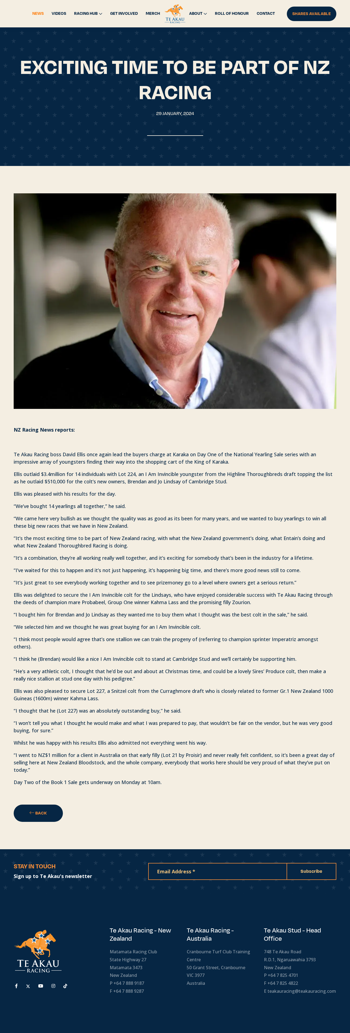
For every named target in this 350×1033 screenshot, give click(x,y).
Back (40, 813)
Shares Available (311, 14)
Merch (153, 13)
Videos (59, 13)
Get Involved (124, 13)
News (38, 13)
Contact (266, 13)
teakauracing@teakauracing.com (301, 991)
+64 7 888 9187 (128, 983)
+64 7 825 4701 (283, 975)
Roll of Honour (232, 13)
